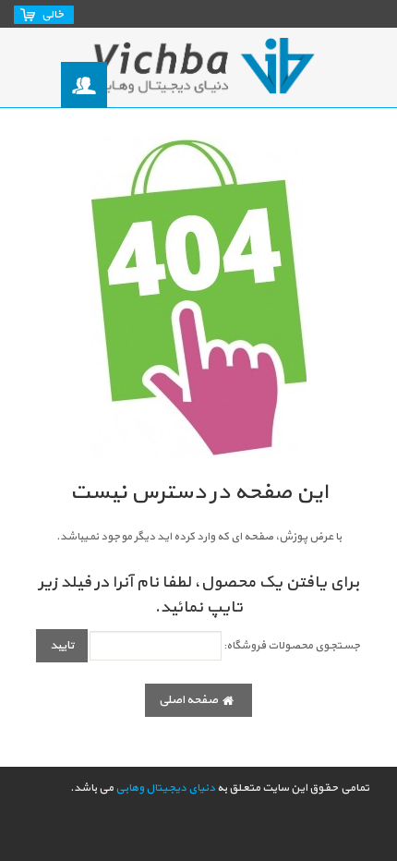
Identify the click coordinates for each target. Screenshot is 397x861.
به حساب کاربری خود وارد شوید (85, 85)
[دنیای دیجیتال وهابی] (198, 67)
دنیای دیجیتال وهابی (165, 788)
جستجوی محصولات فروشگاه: (292, 645)
